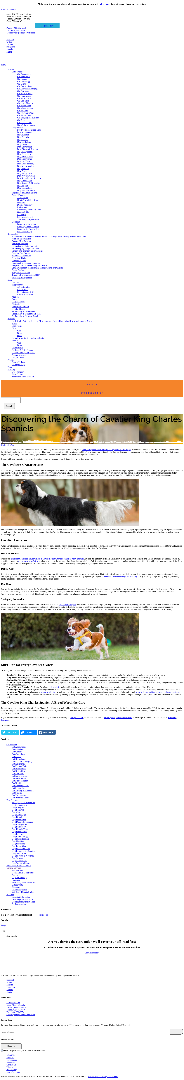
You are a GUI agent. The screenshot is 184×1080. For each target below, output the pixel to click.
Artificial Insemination (21, 239)
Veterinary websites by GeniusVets (103, 1076)
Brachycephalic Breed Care (29, 130)
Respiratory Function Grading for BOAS (29, 265)
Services (11, 69)
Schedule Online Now (92, 393)
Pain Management (25, 217)
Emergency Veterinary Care (29, 210)
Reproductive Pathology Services (26, 263)
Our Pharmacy (18, 372)
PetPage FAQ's (18, 364)
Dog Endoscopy (24, 154)
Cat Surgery (22, 120)
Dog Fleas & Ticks (25, 156)
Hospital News (47, 26)
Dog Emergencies (24, 151)
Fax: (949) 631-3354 (15, 1012)
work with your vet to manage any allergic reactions (157, 692)
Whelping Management (22, 277)
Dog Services (17, 127)
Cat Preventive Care (25, 113)
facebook (10, 39)
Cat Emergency (23, 91)
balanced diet (54, 687)
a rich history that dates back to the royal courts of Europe (106, 449)
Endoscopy (22, 207)
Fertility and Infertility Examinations (27, 251)
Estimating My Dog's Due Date (25, 248)
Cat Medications (24, 105)
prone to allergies (48, 692)
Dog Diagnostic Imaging (27, 149)
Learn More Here (92, 953)
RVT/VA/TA (22, 289)
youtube (9, 49)
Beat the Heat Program (21, 241)
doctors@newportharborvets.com (20, 33)
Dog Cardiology (24, 142)
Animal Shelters (18, 355)
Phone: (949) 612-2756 (16, 28)
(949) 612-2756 (76, 717)
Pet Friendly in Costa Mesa (23, 311)
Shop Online (17, 374)
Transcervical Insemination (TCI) (26, 275)
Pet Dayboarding (24, 231)
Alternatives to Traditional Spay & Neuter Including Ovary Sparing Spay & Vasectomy (49, 236)
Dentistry (21, 202)
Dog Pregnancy (24, 171)
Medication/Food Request (23, 377)
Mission (15, 297)
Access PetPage (18, 362)
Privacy (9, 1067)
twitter (9, 42)
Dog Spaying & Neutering (28, 183)
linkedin (9, 44)
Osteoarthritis (23, 212)
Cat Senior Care (24, 115)
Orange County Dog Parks (23, 352)
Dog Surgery (22, 185)
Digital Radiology (24, 205)
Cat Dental (21, 84)
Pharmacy (21, 214)
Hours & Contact (8, 9)
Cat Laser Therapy (25, 103)
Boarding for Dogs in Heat (28, 229)
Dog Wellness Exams (26, 190)
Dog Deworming (24, 147)
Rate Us (11, 1046)
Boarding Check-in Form (28, 226)
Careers (15, 299)
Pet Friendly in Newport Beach (25, 316)
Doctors (15, 282)
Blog (14, 328)
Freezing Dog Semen (21, 253)
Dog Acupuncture (24, 132)
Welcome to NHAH (20, 306)
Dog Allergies (23, 135)
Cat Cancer (22, 79)
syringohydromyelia (67, 604)
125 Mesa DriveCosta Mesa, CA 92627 (16, 1003)
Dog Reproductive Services (29, 178)
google (9, 51)
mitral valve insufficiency (29, 561)
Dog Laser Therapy (25, 164)
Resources (11, 319)
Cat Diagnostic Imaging (27, 89)
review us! (43, 915)
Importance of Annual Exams (24, 193)
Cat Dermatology (24, 86)
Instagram (5, 720)
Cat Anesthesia (23, 76)
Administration (23, 287)
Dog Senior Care (24, 181)
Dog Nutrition (23, 168)
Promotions (17, 326)
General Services (19, 195)
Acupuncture (22, 197)
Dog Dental (22, 144)
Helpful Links (18, 357)
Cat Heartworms (24, 96)
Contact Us (11, 1065)
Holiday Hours (18, 309)
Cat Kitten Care (24, 98)
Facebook (172, 717)
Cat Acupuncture (24, 74)
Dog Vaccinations (24, 188)
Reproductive (13, 234)
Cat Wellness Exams (26, 125)
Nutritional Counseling (21, 256)
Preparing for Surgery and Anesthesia (28, 338)
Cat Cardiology (23, 81)
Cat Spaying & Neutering (28, 118)
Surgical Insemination (21, 272)
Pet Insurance (17, 348)
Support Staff (17, 285)
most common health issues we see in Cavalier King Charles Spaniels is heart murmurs (47, 559)
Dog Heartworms (24, 159)
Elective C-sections (20, 243)
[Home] (14, 62)
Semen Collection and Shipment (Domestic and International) (38, 268)
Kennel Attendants (25, 294)
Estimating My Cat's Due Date (25, 246)
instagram (10, 47)
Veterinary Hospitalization (28, 219)
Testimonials (11, 1060)
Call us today (105, 4)
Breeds (15, 340)
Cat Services (17, 72)
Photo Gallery (18, 304)
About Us (10, 1055)
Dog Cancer (22, 139)
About (10, 280)
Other (19, 335)
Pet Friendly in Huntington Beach (26, 314)
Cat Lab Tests (23, 101)
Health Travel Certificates (28, 200)
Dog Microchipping (25, 166)
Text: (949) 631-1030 (15, 30)
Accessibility (11, 1069)
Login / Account (13, 1072)
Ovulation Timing (19, 258)
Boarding (16, 222)
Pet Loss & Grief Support (23, 350)
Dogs (19, 333)
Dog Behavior (23, 137)
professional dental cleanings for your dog (119, 576)
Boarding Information (26, 224)
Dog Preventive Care (26, 176)
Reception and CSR (25, 292)
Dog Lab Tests (23, 161)
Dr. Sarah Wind (7, 445)
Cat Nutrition (22, 110)
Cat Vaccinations (24, 122)
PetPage (11, 360)
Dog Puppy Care (24, 173)
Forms (14, 323)
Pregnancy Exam (19, 260)
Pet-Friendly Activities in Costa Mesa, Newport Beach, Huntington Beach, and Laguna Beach (52, 321)
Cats (19, 331)
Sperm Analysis (18, 270)
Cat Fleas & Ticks (24, 93)
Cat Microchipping (25, 108)
